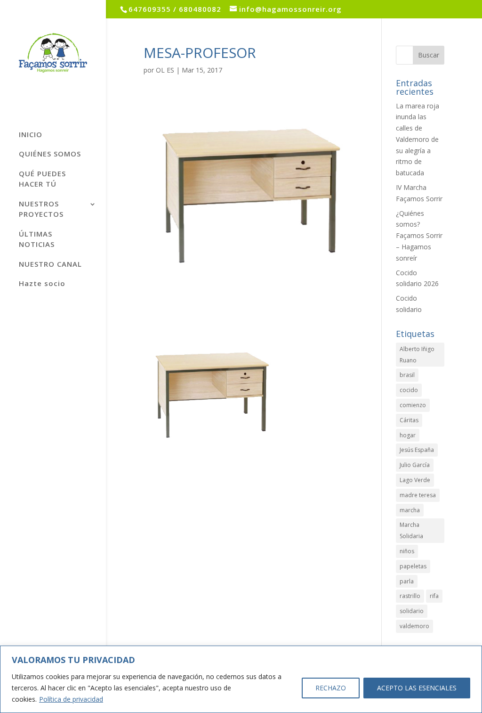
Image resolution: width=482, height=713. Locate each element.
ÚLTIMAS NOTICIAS (37, 239)
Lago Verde (415, 480)
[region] (241, 679)
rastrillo (410, 596)
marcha (410, 510)
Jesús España (417, 450)
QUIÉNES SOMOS (50, 153)
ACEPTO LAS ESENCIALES (417, 687)
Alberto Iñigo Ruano (417, 354)
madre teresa (418, 495)
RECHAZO (330, 687)
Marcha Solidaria (411, 530)
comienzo (413, 405)
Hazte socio (42, 283)
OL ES (165, 70)
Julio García (415, 465)
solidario (412, 611)
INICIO (30, 134)
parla (407, 581)
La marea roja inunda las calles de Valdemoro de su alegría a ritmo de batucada (417, 139)
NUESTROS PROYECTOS (41, 209)
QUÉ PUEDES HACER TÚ (42, 179)
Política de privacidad (71, 699)
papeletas (413, 566)
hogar (408, 435)
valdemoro (414, 626)
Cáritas (409, 420)
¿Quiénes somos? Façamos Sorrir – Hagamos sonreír (419, 235)
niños (407, 551)
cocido (409, 390)
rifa (434, 596)
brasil (407, 375)
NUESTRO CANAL (50, 264)
